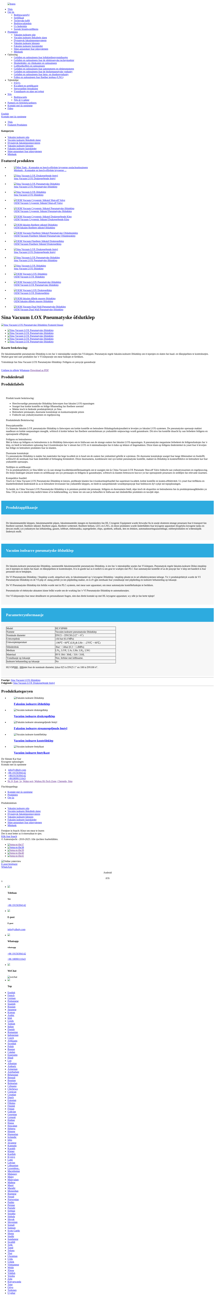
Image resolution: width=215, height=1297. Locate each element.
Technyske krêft (22, 20)
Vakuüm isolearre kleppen (27, 43)
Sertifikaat (19, 17)
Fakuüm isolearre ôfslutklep (32, 704)
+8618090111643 (17, 778)
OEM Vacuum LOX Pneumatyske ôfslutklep (36, 285)
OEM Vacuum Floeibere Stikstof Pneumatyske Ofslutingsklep (44, 235)
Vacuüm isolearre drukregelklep (34, 716)
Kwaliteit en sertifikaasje (26, 85)
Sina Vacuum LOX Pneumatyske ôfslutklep (35, 186)
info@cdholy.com (17, 770)
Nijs (10, 94)
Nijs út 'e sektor (21, 100)
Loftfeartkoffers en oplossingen (29, 66)
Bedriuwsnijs (20, 97)
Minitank (18, 51)
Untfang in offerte (10, 370)
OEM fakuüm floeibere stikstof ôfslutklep (34, 227)
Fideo (10, 108)
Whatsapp (25, 370)
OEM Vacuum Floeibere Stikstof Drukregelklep (37, 244)
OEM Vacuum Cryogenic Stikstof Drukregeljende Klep (41, 219)
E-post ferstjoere (9, 864)
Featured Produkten (17, 124)
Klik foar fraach (9, 836)
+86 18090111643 (17, 959)
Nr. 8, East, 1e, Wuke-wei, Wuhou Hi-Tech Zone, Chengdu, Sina (40, 781)
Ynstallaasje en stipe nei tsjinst (29, 91)
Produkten (13, 32)
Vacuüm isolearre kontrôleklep (33, 740)
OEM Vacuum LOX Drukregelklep (31, 293)
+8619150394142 (17, 775)
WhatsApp (6, 867)
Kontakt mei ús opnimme (20, 105)
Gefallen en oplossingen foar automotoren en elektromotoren (44, 68)
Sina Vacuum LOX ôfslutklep (28, 195)
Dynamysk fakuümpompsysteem (30, 40)
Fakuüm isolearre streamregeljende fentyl (40, 728)
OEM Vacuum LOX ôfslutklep (29, 276)
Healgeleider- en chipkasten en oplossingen (35, 63)
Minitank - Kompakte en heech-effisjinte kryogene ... (40, 170)
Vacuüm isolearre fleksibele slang (30, 37)
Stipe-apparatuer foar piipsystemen (31, 49)
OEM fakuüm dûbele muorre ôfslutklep (33, 301)
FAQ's (17, 83)
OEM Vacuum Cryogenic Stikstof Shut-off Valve (38, 203)
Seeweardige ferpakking (26, 88)
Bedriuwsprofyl (21, 15)
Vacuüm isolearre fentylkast (32, 752)
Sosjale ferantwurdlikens (26, 29)
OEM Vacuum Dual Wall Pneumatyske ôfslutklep (38, 309)
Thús (10, 9)
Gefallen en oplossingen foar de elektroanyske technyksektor (44, 60)
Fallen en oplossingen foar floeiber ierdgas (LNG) (38, 77)
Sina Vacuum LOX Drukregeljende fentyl (34, 178)
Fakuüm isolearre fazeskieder (28, 46)
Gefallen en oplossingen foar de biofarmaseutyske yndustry (43, 71)
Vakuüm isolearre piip (25, 34)
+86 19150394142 (17, 772)
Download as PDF (39, 370)
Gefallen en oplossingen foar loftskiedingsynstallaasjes (41, 57)
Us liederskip (20, 26)
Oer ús (11, 12)
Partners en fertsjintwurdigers (22, 102)
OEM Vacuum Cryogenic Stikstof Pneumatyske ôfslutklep (43, 211)
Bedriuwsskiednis (22, 23)
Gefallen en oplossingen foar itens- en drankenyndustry (41, 74)
